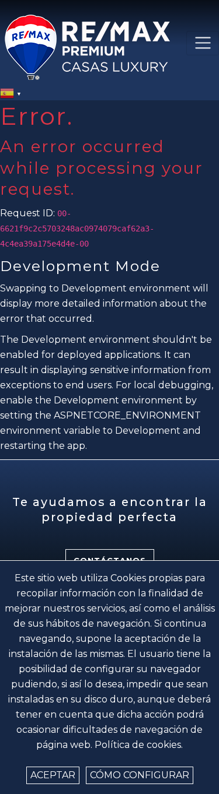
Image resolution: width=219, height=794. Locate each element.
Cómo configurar (139, 775)
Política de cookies (138, 744)
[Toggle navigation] (202, 43)
